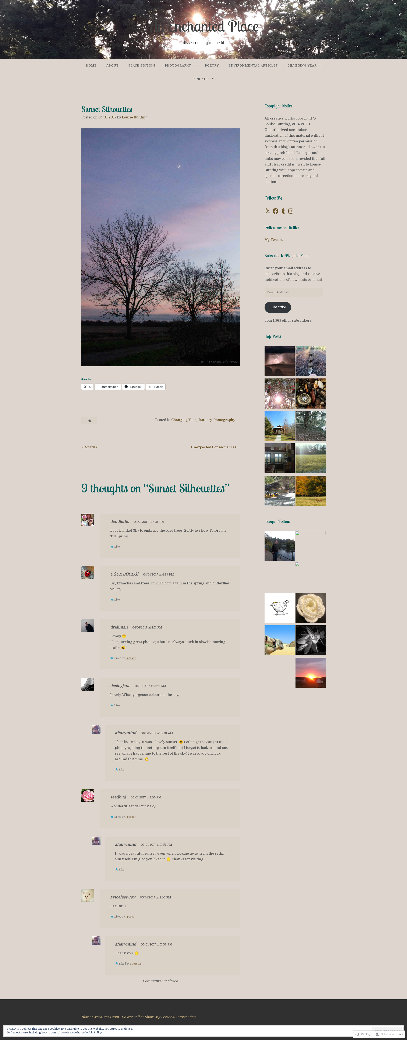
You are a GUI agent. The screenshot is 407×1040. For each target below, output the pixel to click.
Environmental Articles (253, 65)
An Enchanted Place (203, 26)
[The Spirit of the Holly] (280, 394)
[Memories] (310, 459)
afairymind (125, 733)
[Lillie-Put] (280, 547)
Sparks (91, 447)
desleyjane (120, 686)
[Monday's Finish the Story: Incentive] (280, 491)
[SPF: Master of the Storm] (280, 362)
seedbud (118, 797)
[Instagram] (290, 211)
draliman (119, 627)
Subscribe (277, 307)
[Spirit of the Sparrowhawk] (310, 362)
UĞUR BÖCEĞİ (124, 574)
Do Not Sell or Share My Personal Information (158, 1017)
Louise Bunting (135, 117)
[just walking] (310, 673)
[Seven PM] (310, 394)
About (112, 65)
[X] (268, 211)
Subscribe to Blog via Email (287, 255)
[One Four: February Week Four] (310, 426)
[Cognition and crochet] (310, 608)
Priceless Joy (122, 897)
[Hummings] (310, 546)
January (205, 420)
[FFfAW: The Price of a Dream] (280, 426)
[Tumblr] (283, 211)
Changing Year (302, 65)
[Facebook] (275, 211)
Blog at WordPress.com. (100, 1017)
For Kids (201, 79)
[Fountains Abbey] (310, 491)
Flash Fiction (141, 65)
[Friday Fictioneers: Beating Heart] (280, 459)
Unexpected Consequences (213, 447)
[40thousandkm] (310, 577)
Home (91, 65)
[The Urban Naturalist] (280, 608)
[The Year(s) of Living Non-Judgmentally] (280, 641)
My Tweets (274, 240)
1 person (130, 658)
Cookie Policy (93, 1032)
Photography (178, 65)
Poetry (212, 65)
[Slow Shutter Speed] (310, 641)
